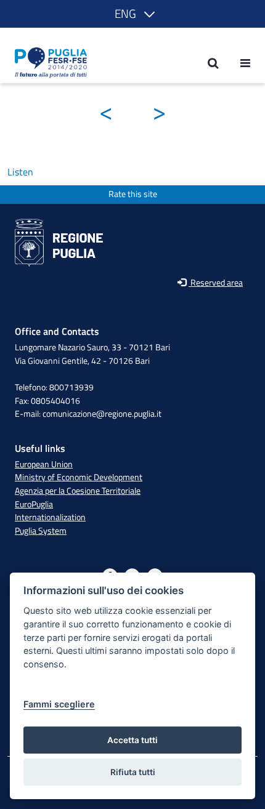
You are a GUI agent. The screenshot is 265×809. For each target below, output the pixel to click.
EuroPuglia (34, 504)
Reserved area (216, 282)
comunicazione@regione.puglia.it (102, 414)
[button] (132, 14)
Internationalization (50, 517)
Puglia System (41, 530)
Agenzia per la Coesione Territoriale (78, 490)
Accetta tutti (132, 740)
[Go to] (47, 62)
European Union (44, 464)
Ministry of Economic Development (78, 477)
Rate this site (132, 194)
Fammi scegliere (59, 704)
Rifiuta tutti (132, 772)
